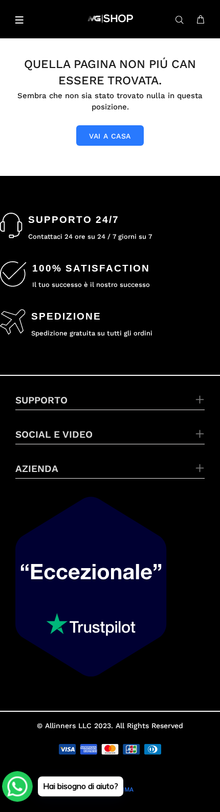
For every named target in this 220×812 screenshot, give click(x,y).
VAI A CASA (109, 136)
